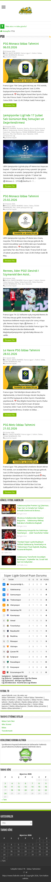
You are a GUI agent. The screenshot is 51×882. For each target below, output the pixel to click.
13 (25, 787)
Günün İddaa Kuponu (26, 130)
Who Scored (6, 724)
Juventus (40, 132)
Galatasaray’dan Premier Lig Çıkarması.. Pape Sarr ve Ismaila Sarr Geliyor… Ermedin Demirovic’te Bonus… (33, 508)
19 (19, 790)
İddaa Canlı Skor (8, 721)
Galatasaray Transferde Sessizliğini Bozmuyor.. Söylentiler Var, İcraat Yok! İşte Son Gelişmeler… (32, 559)
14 (32, 787)
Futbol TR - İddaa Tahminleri (29, 869)
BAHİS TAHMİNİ (14, 53)
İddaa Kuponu (16, 132)
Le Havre (8, 360)
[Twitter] (26, 872)
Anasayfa (6, 31)
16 (46, 787)
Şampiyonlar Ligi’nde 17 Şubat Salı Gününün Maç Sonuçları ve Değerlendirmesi (23, 119)
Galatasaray (13, 130)
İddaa (39, 53)
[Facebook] (24, 872)
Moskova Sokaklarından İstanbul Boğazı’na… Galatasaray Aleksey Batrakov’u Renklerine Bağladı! (30, 520)
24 (5, 793)
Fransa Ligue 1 (26, 53)
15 (39, 787)
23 (46, 790)
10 (5, 787)
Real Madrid (17, 134)
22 (39, 790)
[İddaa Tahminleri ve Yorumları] (25, 11)
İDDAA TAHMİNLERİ (10, 55)
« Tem (4, 800)
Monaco (21, 55)
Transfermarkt (7, 731)
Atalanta (20, 128)
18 (12, 790)
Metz (6, 434)
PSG (6, 53)
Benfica (26, 128)
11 (12, 787)
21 (32, 790)
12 (19, 787)
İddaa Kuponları (25, 282)
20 (25, 790)
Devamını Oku (10, 105)
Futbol (34, 53)
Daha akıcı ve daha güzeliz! (16, 26)
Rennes (7, 280)
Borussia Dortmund (37, 128)
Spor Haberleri (28, 134)
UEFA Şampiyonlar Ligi (24, 208)
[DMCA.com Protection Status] (25, 755)
